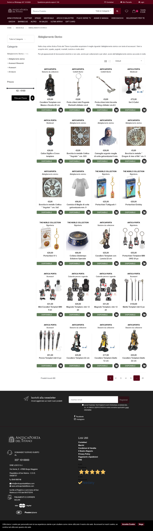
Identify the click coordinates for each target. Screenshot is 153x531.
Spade (38, 18)
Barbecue (23, 21)
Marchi (81, 445)
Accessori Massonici (16, 63)
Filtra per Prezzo (20, 98)
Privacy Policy (84, 454)
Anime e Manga (101, 18)
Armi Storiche (14, 18)
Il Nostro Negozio (85, 451)
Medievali (133, 72)
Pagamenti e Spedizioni (88, 456)
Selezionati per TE (135, 18)
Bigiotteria (106, 174)
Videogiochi (117, 18)
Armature (12, 71)
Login (142, 2)
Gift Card (70, 21)
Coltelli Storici (78, 72)
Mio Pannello (127, 2)
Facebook (80, 416)
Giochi (12, 21)
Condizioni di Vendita (87, 448)
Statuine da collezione (50, 72)
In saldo (43, 21)
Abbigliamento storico (78, 123)
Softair (28, 18)
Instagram (81, 419)
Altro (33, 21)
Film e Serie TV (84, 18)
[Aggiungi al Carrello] (60, 110)
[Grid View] (106, 61)
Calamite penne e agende (78, 276)
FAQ (80, 459)
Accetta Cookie (128, 524)
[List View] (110, 61)
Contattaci (110, 2)
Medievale (49, 18)
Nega (141, 524)
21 (143, 378)
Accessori (50, 276)
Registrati (124, 399)
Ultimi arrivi (57, 21)
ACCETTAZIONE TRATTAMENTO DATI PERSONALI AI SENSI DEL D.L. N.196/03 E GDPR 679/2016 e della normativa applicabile (106, 407)
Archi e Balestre (65, 18)
